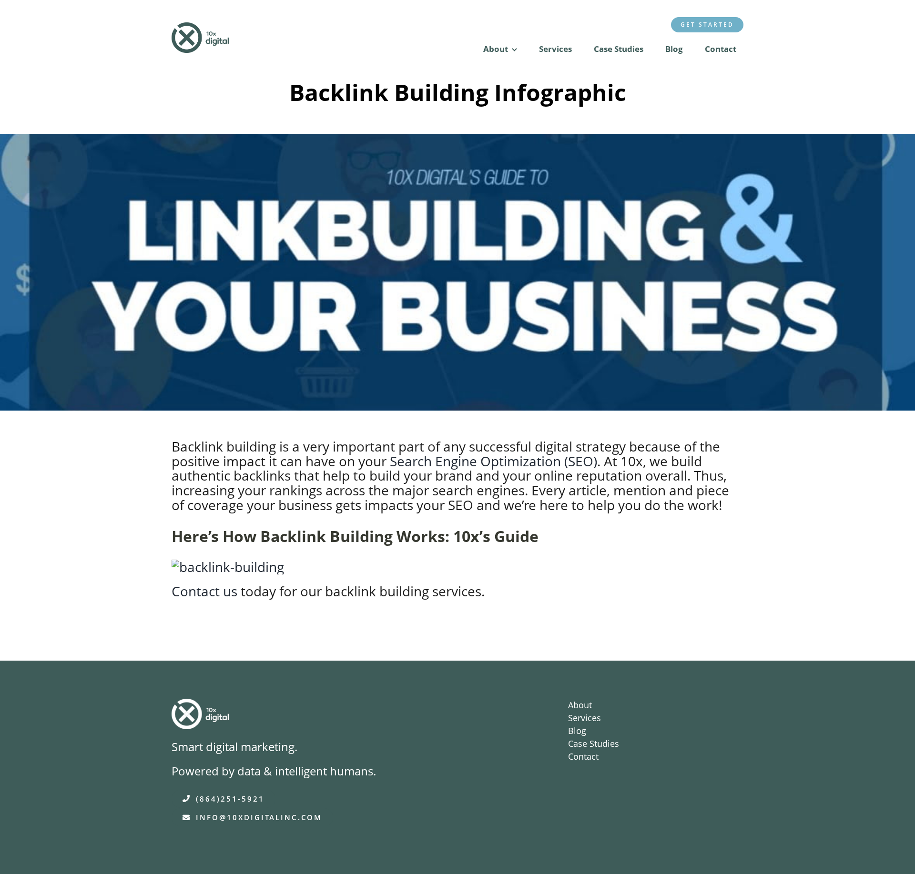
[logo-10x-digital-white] (200, 705)
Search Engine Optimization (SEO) (493, 461)
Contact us (204, 591)
